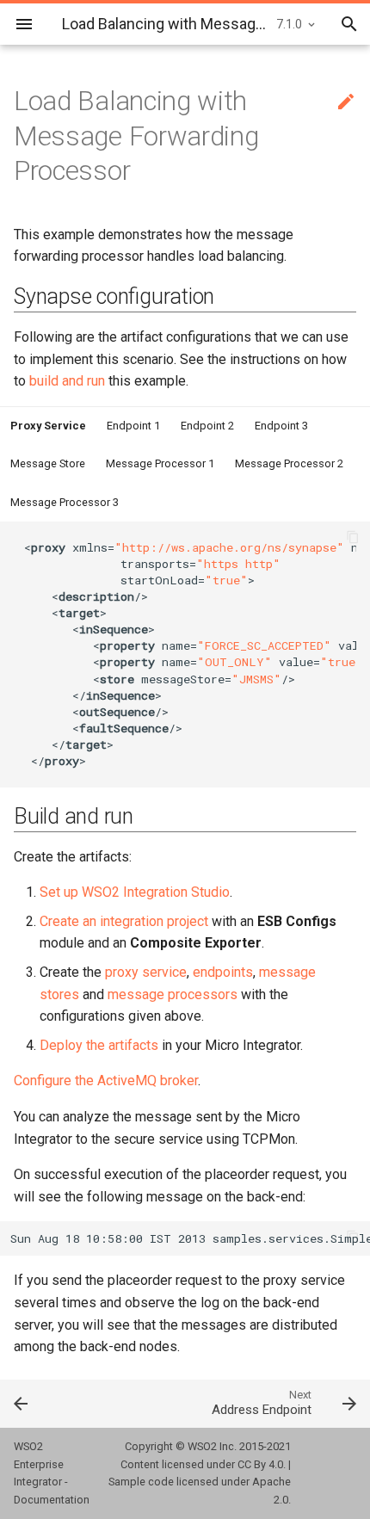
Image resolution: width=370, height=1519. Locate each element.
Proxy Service (48, 425)
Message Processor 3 (64, 502)
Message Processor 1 (160, 463)
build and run (67, 381)
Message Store (47, 463)
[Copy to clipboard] (353, 539)
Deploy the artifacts (99, 1045)
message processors (172, 994)
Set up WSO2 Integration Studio (135, 892)
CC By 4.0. (261, 1464)
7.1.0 (289, 24)
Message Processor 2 (289, 463)
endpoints (223, 972)
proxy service (146, 972)
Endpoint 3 (281, 425)
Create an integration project (124, 921)
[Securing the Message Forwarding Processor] (46, 1402)
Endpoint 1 (133, 425)
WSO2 (202, 1446)
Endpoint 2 (207, 425)
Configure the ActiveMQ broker (106, 1080)
